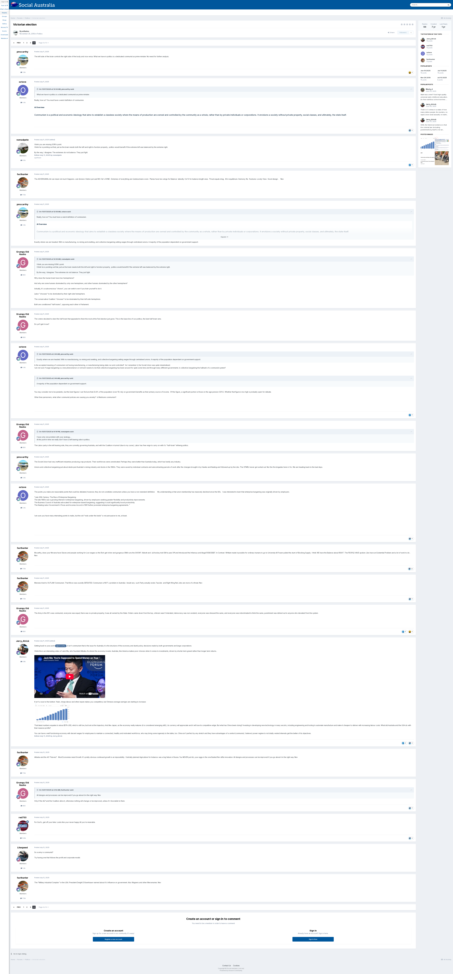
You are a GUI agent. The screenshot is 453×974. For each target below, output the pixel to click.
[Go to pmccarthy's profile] (23, 60)
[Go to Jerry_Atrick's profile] (23, 649)
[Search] (448, 5)
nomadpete (23, 140)
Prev (19, 43)
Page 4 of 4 (43, 43)
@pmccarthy (60, 646)
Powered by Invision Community (231, 970)
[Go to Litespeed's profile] (23, 856)
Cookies (236, 966)
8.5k (24, 160)
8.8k (24, 661)
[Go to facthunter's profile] (23, 182)
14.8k (24, 838)
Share (391, 32)
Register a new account (113, 939)
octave (22, 82)
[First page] (13, 42)
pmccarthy (22, 52)
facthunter (22, 174)
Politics (39, 34)
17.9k (24, 195)
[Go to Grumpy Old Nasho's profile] (23, 262)
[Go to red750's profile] (23, 825)
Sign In (4, 2)
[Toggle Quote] (38, 89)
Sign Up (4, 5)
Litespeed (22, 847)
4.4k (24, 102)
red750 (23, 817)
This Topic (439, 5)
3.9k (24, 72)
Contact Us (226, 966)
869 (23, 275)
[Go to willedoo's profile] (15, 32)
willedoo (25, 31)
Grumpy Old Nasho (22, 253)
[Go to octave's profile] (23, 90)
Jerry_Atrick (22, 641)
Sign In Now (313, 939)
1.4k (23, 868)
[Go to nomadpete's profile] (23, 148)
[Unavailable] (52, 713)
